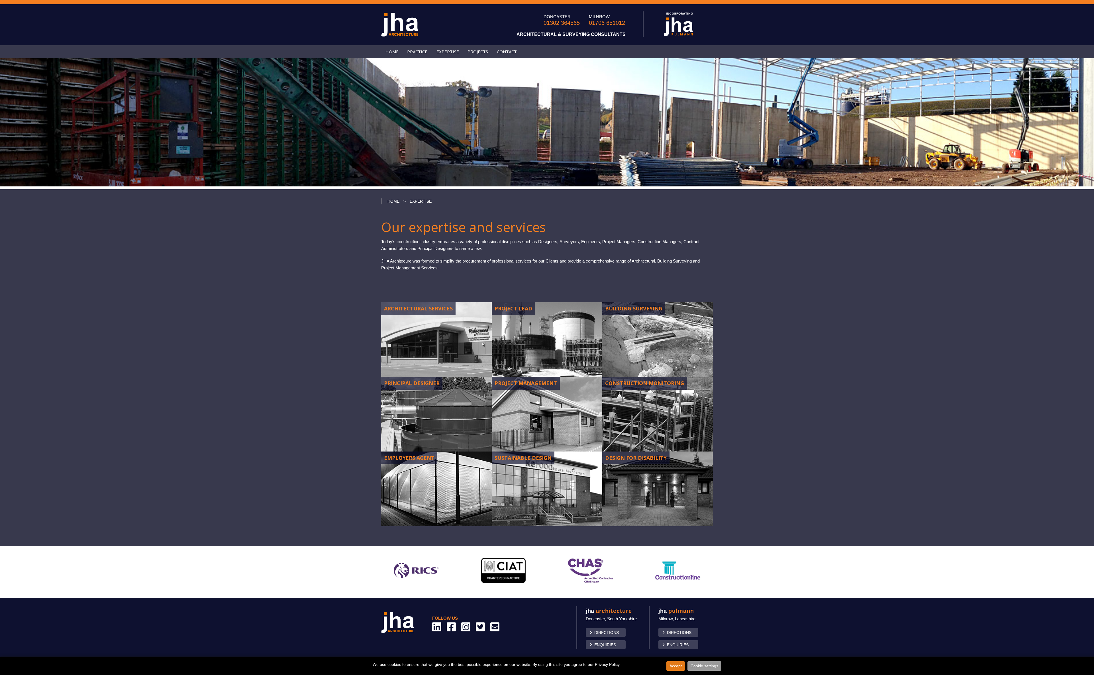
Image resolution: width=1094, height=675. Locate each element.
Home (392, 51)
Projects (478, 51)
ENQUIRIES (605, 645)
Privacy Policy (607, 664)
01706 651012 (607, 23)
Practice (417, 51)
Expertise (447, 51)
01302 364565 (562, 23)
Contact (507, 51)
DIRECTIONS (606, 632)
